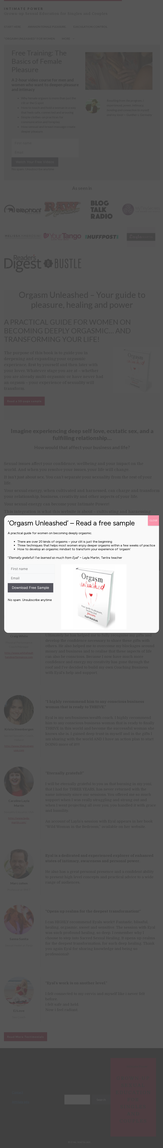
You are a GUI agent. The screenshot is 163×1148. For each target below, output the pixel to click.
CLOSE (153, 520)
